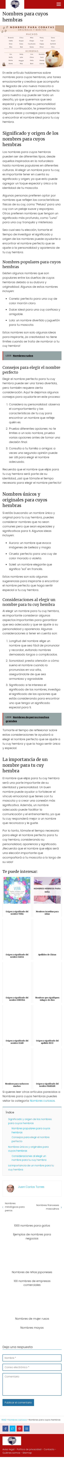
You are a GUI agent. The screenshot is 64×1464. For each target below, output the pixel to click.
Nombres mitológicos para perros (15, 1207)
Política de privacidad (29, 1449)
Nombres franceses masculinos (47, 1206)
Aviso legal (8, 1449)
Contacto (49, 1449)
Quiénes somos (11, 1452)
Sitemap (27, 1452)
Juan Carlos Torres (31, 1187)
